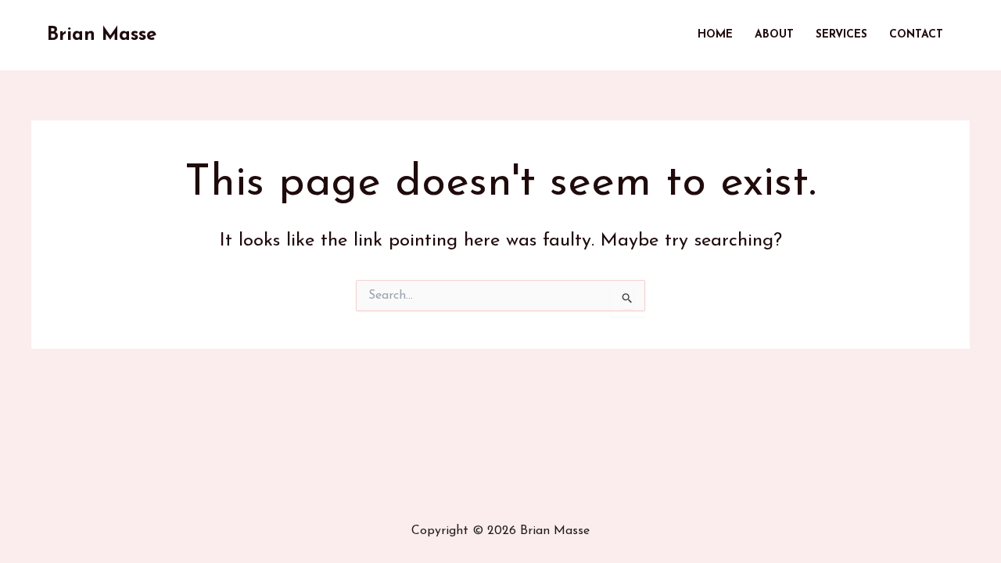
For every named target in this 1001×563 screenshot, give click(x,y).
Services (841, 35)
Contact (916, 35)
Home (715, 35)
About (774, 35)
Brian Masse (101, 35)
